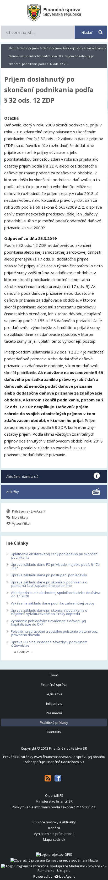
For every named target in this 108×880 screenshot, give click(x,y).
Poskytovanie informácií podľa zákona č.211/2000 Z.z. (54, 807)
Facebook (58, 778)
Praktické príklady (54, 722)
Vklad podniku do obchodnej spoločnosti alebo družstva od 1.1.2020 (53, 593)
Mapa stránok (54, 839)
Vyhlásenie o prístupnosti (54, 833)
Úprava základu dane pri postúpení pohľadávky (46, 574)
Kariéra (54, 827)
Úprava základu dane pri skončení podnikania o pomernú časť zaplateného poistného (46, 583)
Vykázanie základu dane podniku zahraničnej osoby (50, 603)
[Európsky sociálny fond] (54, 860)
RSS (48, 778)
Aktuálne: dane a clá (22, 476)
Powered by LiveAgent (54, 876)
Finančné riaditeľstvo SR (68, 748)
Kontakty (54, 732)
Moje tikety (20, 517)
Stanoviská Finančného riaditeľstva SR (35, 56)
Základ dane (95, 48)
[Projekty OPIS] (54, 854)
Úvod (12, 48)
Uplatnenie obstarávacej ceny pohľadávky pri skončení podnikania (52, 555)
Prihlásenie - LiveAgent (28, 511)
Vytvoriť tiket (21, 523)
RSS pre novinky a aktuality (54, 822)
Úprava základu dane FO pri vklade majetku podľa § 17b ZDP (53, 565)
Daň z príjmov (29, 48)
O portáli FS (54, 795)
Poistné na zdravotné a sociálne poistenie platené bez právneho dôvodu (52, 632)
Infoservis (54, 703)
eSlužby (12, 491)
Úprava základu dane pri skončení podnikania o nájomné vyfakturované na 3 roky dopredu (46, 611)
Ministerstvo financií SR (54, 801)
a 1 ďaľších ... (23, 652)
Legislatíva (54, 694)
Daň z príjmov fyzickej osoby (63, 48)
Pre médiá (54, 713)
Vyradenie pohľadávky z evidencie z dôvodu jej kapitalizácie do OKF (46, 622)
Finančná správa (54, 684)
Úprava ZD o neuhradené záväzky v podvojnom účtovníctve (46, 643)
